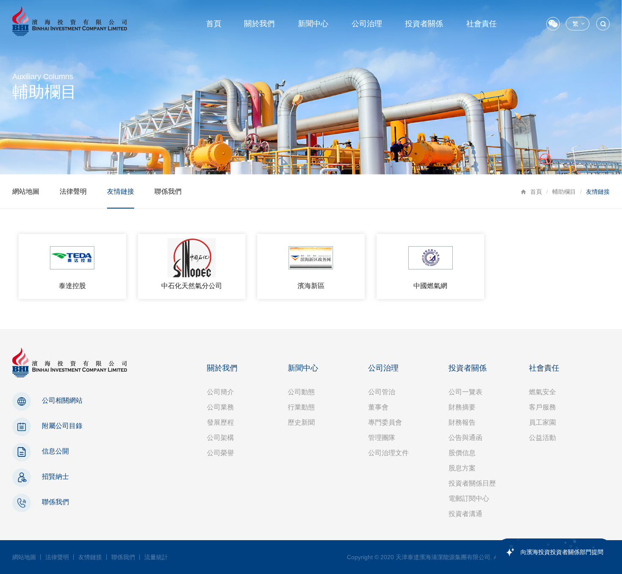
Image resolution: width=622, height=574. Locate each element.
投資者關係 (424, 23)
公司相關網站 (62, 400)
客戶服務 (542, 407)
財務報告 (462, 422)
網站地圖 (25, 191)
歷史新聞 (301, 422)
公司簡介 (220, 391)
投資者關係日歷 (472, 483)
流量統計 (156, 557)
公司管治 (381, 391)
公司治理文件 (388, 452)
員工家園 (542, 422)
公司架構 (220, 437)
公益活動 (542, 437)
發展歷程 (220, 422)
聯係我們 (168, 191)
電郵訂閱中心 (469, 498)
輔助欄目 (564, 191)
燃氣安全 (542, 391)
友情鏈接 (120, 191)
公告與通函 (465, 437)
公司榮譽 (220, 452)
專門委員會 (385, 422)
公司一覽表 (465, 391)
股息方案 (462, 468)
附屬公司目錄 (62, 425)
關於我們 (259, 23)
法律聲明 (73, 191)
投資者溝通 (465, 513)
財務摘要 (462, 407)
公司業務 (220, 407)
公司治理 (367, 23)
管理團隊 (381, 437)
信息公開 (55, 451)
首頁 (213, 23)
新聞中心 (313, 23)
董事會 (378, 407)
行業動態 (301, 407)
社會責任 (481, 23)
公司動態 (301, 391)
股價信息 (462, 452)
